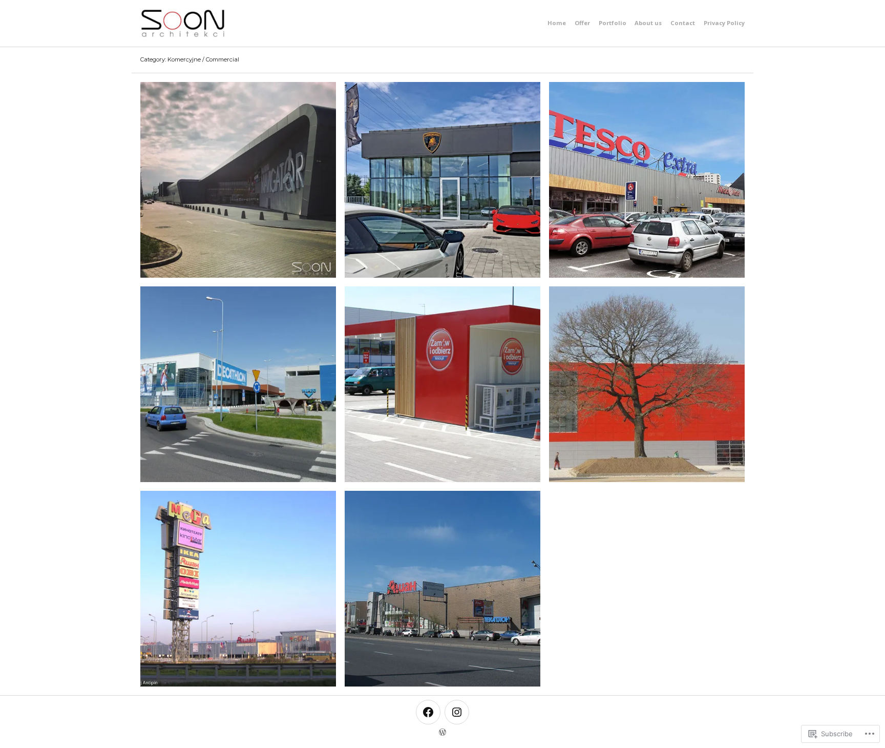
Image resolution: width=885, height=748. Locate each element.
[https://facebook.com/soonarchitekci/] (428, 712)
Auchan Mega (238, 588)
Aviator (238, 179)
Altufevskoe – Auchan (647, 384)
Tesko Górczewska (646, 179)
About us (648, 23)
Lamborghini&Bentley (442, 179)
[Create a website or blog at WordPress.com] (442, 734)
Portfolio (612, 23)
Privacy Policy (724, 23)
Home (556, 23)
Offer (582, 23)
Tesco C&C (442, 384)
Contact (682, 23)
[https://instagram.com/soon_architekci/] (457, 712)
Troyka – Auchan (442, 588)
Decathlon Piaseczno (238, 384)
